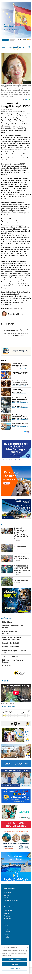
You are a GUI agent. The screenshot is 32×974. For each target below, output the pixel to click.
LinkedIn (6, 934)
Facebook (7, 931)
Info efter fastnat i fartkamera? (10, 632)
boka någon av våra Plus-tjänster (17, 333)
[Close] (27, 947)
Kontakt (6, 913)
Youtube (6, 937)
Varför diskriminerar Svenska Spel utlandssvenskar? (15, 638)
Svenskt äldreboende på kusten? (12, 627)
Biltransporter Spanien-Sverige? (12, 661)
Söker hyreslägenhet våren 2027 (14, 651)
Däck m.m (6, 666)
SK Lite (6, 898)
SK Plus (6, 895)
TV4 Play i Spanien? (10, 656)
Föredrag (7, 916)
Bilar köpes (7, 622)
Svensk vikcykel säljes (11, 643)
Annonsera (7, 919)
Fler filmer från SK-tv (8, 703)
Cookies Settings (14, 969)
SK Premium (8, 892)
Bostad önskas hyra (10, 647)
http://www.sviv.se (15, 308)
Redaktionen (8, 911)
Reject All (15, 964)
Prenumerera (5, 39)
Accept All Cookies (15, 959)
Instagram (7, 929)
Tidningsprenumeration (11, 900)
